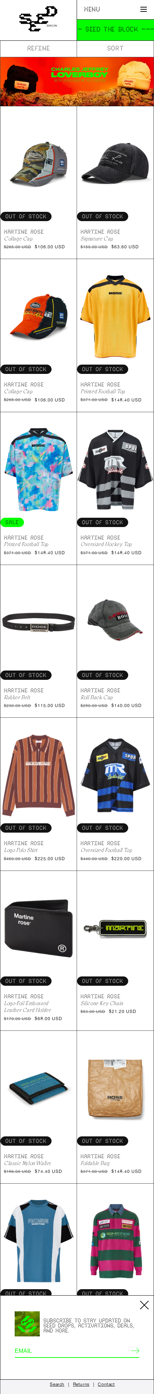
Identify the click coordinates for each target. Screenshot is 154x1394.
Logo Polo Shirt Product (38, 775)
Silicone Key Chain (102, 1003)
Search (57, 1384)
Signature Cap (97, 238)
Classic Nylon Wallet (27, 1163)
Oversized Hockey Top (106, 544)
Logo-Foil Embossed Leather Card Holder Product (38, 928)
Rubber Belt (17, 697)
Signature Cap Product (115, 163)
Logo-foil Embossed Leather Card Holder (27, 1006)
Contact (106, 1384)
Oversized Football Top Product (115, 775)
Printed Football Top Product (115, 316)
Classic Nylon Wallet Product (38, 1088)
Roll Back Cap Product (115, 622)
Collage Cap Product (38, 163)
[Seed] (38, 20)
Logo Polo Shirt (21, 850)
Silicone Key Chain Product (115, 928)
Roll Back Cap (97, 697)
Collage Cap (18, 238)
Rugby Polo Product (115, 1241)
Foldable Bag (95, 1163)
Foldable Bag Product (115, 1088)
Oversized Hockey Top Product (115, 469)
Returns (81, 1384)
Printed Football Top (103, 391)
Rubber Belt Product (38, 622)
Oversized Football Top (106, 850)
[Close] (144, 1305)
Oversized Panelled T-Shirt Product (38, 1241)
